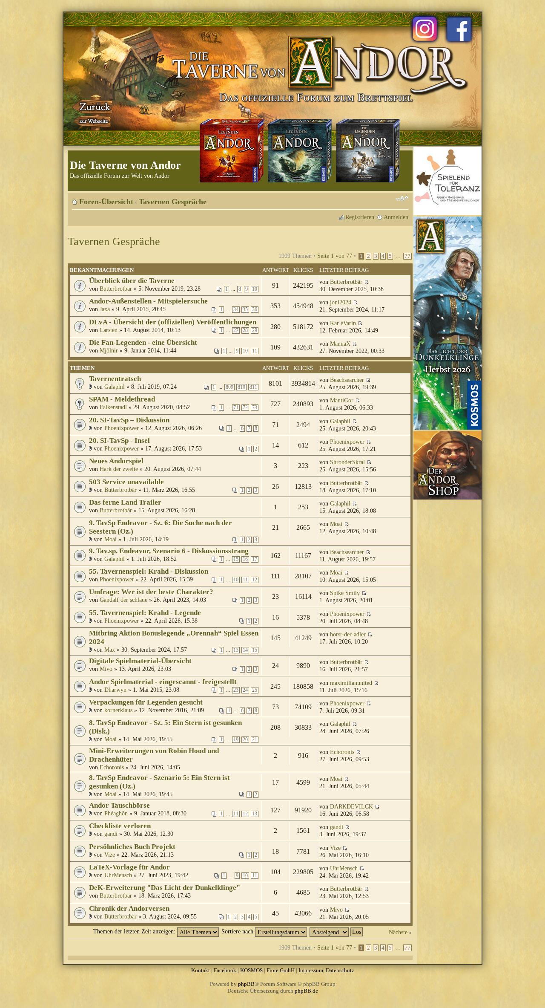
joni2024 (340, 302)
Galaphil (114, 386)
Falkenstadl (113, 407)
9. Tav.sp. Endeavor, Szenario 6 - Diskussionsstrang (169, 551)
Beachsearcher (347, 379)
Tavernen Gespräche (173, 201)
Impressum (310, 970)
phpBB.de (306, 991)
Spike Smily (345, 592)
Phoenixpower (121, 428)
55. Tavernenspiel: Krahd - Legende (145, 613)
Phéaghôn (116, 813)
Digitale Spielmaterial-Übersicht (140, 661)
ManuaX (340, 343)
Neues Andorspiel (116, 461)
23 (235, 690)
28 (245, 330)
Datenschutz (340, 970)
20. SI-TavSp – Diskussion (129, 420)
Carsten (109, 329)
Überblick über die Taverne (132, 281)
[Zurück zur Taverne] (93, 112)
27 (235, 330)
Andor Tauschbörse (119, 805)
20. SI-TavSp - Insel (119, 440)
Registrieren (359, 217)
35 (245, 309)
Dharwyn (115, 689)
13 (235, 650)
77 (407, 256)
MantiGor (341, 400)
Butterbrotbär (116, 288)
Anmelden (396, 217)
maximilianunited (351, 682)
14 (245, 650)
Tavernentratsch (115, 379)
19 (235, 739)
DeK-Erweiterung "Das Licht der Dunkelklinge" (164, 888)
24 (245, 690)
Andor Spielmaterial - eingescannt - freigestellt (163, 682)
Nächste (398, 932)
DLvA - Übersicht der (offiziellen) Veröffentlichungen (172, 322)
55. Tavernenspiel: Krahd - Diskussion (148, 571)
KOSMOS (251, 970)
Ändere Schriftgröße (402, 198)
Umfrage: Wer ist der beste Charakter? (151, 592)
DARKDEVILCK (351, 806)
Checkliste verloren (120, 826)
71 (235, 407)
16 (245, 559)
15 (235, 559)
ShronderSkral (347, 462)
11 (254, 351)
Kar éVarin (343, 323)
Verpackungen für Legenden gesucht (146, 702)
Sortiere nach (238, 931)
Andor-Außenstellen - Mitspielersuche (148, 301)
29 (254, 330)
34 (235, 309)
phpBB (246, 984)
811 (253, 387)
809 (229, 387)
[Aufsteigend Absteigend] (337, 931)
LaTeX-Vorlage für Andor (129, 867)
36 (254, 309)
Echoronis (112, 767)
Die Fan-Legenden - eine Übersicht (143, 342)
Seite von (334, 255)
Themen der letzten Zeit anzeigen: (135, 931)
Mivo (106, 668)
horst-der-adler (348, 634)
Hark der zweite (119, 468)
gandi (111, 833)
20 (245, 739)
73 (254, 407)
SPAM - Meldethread (122, 399)
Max (109, 649)
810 (241, 387)
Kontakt (200, 970)
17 (254, 559)
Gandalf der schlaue (123, 599)
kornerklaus (118, 710)
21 (254, 739)
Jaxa (105, 309)
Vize (109, 854)
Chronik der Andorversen (129, 908)
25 (254, 690)
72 (245, 407)
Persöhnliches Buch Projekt (132, 847)
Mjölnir (109, 350)
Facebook (225, 970)
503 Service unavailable (126, 482)
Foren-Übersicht (106, 201)
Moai (110, 539)
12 (254, 580)
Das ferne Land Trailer (125, 502)
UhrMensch (118, 875)
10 (254, 289)
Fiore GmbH (281, 970)
